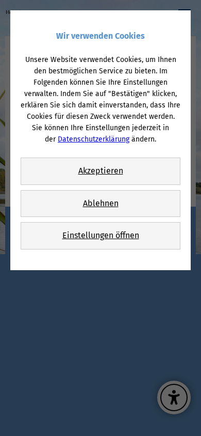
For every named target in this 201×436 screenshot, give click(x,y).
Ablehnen (101, 203)
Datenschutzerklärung (93, 139)
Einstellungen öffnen (100, 235)
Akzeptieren (100, 171)
